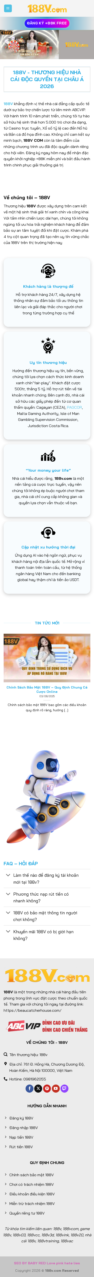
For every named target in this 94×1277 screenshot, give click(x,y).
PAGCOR (74, 407)
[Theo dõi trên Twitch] (64, 1089)
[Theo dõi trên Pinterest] (47, 1089)
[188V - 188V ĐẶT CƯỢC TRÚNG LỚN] (47, 8)
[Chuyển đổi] (8, 875)
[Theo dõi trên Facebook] (30, 1089)
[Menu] (8, 8)
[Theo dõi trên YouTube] (56, 1089)
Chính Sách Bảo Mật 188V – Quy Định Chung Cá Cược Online (47, 689)
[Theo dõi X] (38, 1089)
